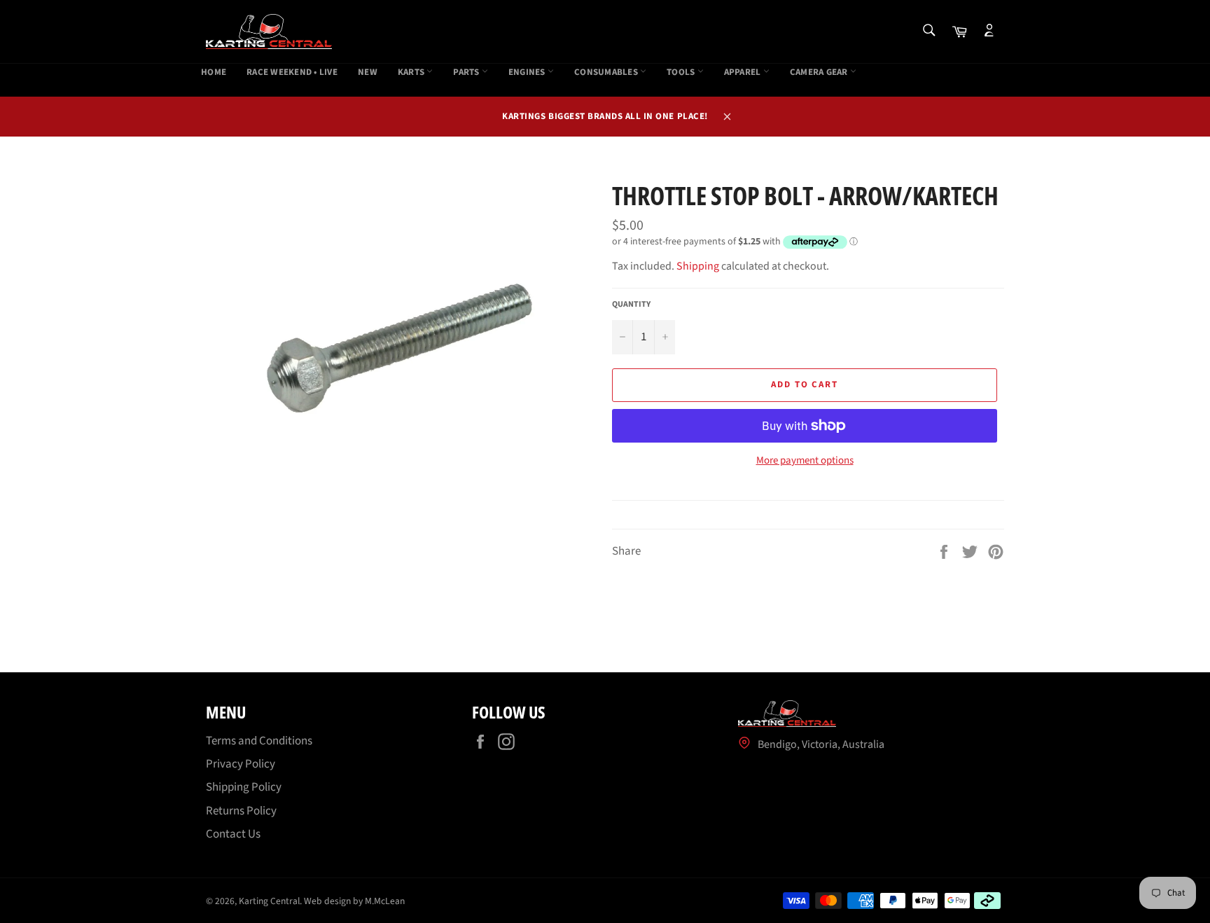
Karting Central (269, 901)
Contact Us (233, 834)
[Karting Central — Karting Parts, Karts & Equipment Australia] (269, 31)
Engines (528, 72)
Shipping (697, 266)
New (367, 72)
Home (213, 72)
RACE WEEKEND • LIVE (292, 72)
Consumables (607, 72)
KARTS (412, 72)
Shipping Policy (243, 787)
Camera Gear (820, 72)
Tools (682, 72)
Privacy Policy (240, 764)
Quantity (631, 304)
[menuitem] (213, 73)
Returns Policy (241, 811)
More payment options (805, 461)
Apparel (743, 72)
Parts (467, 72)
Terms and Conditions (259, 741)
